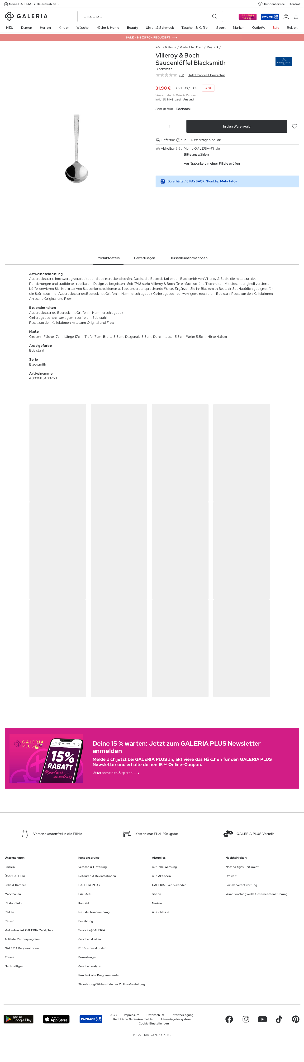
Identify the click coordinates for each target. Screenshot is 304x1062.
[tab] (76, 148)
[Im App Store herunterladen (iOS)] (56, 1019)
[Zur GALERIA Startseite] (26, 16)
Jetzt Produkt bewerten (206, 75)
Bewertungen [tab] (144, 258)
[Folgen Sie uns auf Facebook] (229, 1019)
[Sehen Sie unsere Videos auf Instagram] (246, 1019)
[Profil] (286, 17)
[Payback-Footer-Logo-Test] (91, 1019)
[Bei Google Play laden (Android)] (18, 1019)
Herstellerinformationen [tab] (189, 258)
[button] (32, 3)
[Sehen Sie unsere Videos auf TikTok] (279, 1019)
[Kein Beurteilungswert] (167, 75)
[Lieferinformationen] (178, 140)
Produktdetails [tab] (108, 258)
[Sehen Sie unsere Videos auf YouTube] (262, 1019)
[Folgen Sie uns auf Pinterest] (295, 1019)
